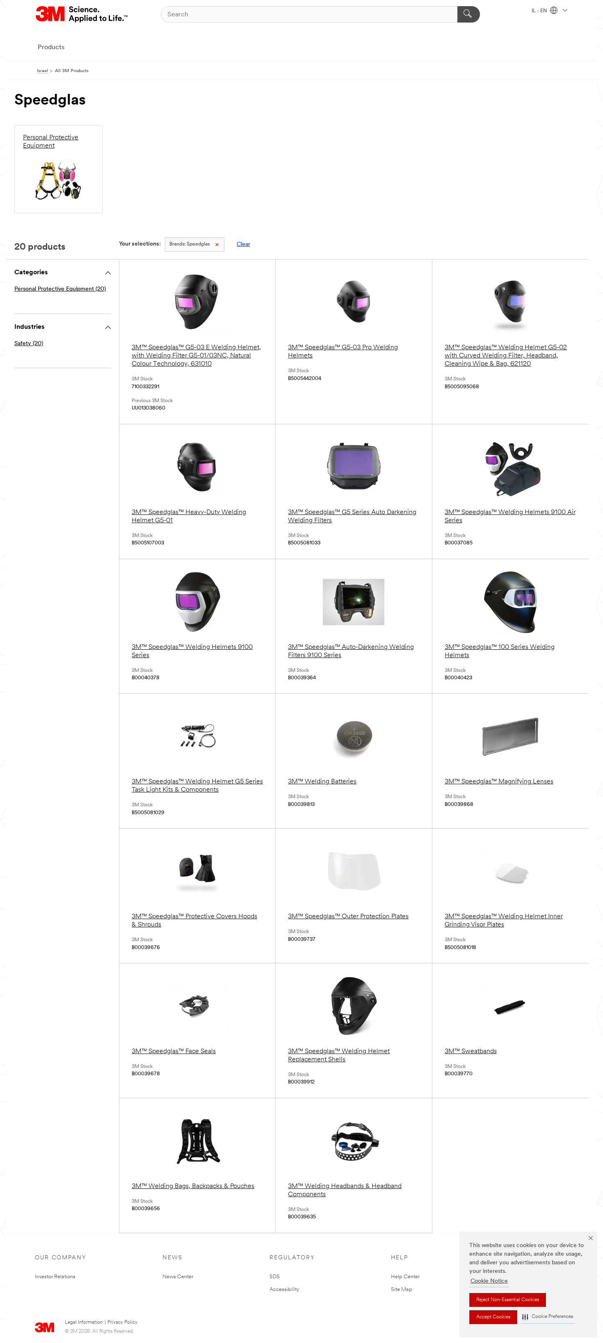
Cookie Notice (489, 1281)
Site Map (401, 1289)
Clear (243, 244)
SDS (275, 1276)
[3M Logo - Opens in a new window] (82, 14)
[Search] (468, 14)
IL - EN (540, 11)
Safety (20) (28, 344)
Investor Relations (55, 1276)
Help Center (405, 1276)
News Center (177, 1276)
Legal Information (84, 1322)
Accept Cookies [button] (493, 1317)
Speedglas (189, 244)
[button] (548, 1317)
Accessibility (284, 1289)
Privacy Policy (122, 1322)
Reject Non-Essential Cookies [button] (507, 1299)
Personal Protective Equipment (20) (60, 289)
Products (51, 47)
